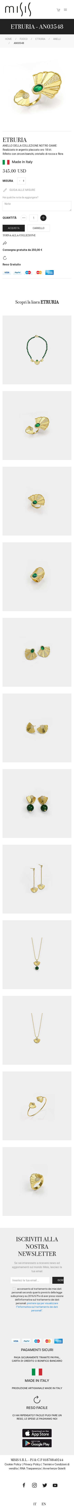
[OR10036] (37, 803)
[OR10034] (37, 652)
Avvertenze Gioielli (54, 1468)
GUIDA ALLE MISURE (22, 190)
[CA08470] (37, 1030)
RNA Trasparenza (30, 1468)
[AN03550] (37, 576)
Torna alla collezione (19, 235)
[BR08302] (37, 1106)
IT (34, 1504)
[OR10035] (37, 728)
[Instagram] (34, 1485)
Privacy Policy (32, 1464)
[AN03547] (37, 1181)
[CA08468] (37, 350)
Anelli (57, 39)
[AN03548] (37, 425)
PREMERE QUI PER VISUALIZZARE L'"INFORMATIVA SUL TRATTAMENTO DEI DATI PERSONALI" (37, 1307)
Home (8, 39)
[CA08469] (37, 954)
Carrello (38, 228)
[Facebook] (24, 1485)
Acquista (13, 228)
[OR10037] (37, 879)
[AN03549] (37, 501)
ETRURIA (40, 39)
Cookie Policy (13, 1464)
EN (44, 1504)
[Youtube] (55, 1485)
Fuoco (24, 39)
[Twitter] (45, 1485)
